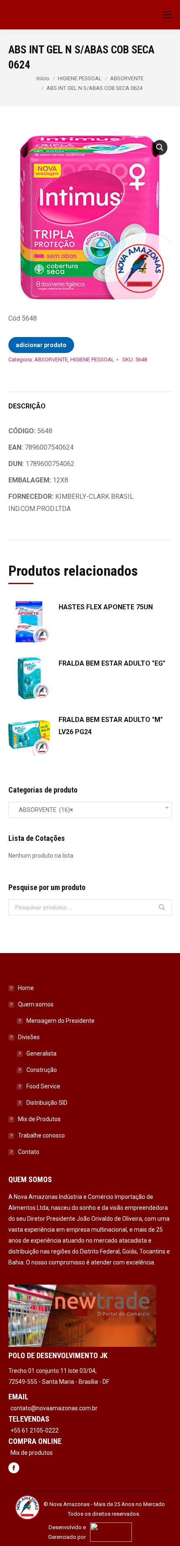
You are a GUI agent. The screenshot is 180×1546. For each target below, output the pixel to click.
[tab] (90, 402)
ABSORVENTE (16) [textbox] (44, 809)
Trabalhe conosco (41, 1135)
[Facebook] (13, 1468)
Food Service (43, 1086)
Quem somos (36, 1004)
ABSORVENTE (127, 78)
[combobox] (90, 810)
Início (42, 78)
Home (26, 988)
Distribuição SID (46, 1102)
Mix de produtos (31, 1452)
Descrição (27, 406)
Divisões (29, 1037)
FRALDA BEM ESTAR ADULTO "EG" (112, 663)
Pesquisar (162, 907)
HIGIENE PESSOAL (80, 78)
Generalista (41, 1053)
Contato (28, 1151)
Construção (41, 1070)
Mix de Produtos (39, 1119)
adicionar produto (41, 345)
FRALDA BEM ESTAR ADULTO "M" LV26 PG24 (111, 726)
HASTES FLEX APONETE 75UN (106, 607)
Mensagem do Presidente (60, 1020)
